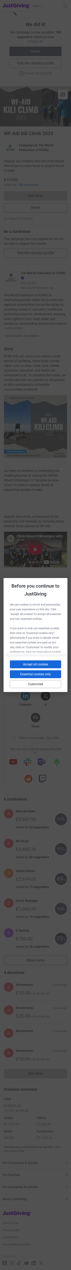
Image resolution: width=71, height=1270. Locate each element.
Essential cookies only (35, 674)
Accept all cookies (35, 664)
